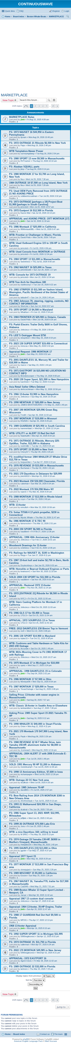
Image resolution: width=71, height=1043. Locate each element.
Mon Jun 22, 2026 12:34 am (42, 277)
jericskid (24, 207)
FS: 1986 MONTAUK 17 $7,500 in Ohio (30, 679)
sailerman (25, 944)
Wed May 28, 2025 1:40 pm (45, 844)
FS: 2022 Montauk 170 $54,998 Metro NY (31, 489)
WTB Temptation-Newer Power (26, 151)
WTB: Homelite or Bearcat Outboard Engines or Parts (39, 569)
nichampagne (26, 774)
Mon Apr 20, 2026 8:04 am (43, 436)
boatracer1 (25, 571)
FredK (23, 415)
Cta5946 (24, 886)
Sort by (29, 980)
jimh (23, 119)
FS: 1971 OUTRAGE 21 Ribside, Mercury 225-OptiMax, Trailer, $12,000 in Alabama (34, 442)
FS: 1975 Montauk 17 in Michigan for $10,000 (34, 663)
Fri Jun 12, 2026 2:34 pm (42, 312)
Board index (19, 1034)
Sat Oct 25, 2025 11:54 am (40, 615)
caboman (25, 483)
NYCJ (23, 598)
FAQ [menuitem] (21, 11)
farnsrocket (26, 523)
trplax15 (24, 638)
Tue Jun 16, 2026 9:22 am (44, 285)
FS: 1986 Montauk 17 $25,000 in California (32, 226)
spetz (23, 665)
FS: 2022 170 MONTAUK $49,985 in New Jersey (35, 950)
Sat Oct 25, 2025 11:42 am (40, 623)
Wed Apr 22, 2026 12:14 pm (47, 428)
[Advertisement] (35, 55)
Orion (23, 726)
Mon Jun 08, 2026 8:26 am (44, 319)
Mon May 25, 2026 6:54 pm (44, 338)
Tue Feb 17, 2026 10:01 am (43, 540)
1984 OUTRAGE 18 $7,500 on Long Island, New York (38, 182)
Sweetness (25, 262)
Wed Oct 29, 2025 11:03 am (43, 607)
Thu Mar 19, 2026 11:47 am (47, 517)
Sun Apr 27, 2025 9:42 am (42, 901)
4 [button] (43, 106)
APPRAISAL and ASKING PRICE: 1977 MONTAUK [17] (39, 218)
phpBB (26, 1039)
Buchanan (25, 468)
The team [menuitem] (58, 1034)
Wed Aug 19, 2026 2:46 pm (39, 145)
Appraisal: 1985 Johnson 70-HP (26, 787)
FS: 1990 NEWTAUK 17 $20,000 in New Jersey (34, 402)
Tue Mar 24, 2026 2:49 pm (38, 499)
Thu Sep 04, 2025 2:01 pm (38, 673)
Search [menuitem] (67, 16)
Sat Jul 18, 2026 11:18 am (38, 221)
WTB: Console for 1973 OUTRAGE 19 (29, 274)
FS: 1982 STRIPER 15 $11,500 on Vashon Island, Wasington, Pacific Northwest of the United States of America (38, 292)
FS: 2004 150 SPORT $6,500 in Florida (30, 529)
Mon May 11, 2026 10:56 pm (48, 389)
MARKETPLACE (14, 95)
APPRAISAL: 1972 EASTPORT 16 (27, 958)
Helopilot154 (26, 844)
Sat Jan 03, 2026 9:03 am (46, 565)
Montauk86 (25, 682)
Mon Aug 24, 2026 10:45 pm (41, 137)
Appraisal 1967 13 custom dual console (31, 898)
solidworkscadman (29, 196)
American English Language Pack (28, 1041)
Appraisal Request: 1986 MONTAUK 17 (30, 351)
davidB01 (25, 790)
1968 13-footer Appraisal (22, 925)
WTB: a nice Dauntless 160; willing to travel (33, 832)
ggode (23, 850)
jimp (22, 169)
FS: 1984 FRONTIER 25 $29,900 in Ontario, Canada (37, 317)
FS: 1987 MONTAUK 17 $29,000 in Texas (31, 686)
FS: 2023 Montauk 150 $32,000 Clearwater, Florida (37, 481)
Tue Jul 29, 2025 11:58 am (45, 767)
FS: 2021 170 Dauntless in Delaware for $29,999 (35, 473)
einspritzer (25, 338)
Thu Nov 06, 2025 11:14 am (39, 588)
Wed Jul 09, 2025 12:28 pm (47, 774)
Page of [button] (26, 106)
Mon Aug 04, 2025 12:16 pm (44, 750)
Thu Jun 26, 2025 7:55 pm (40, 809)
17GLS (24, 615)
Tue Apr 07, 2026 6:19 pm (44, 462)
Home (8, 1034)
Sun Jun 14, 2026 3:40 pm (42, 297)
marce (23, 365)
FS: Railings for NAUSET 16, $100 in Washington (36, 552)
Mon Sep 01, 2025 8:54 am (44, 682)
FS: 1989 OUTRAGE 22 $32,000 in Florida (32, 966)
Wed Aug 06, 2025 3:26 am (39, 736)
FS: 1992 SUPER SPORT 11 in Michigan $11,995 (36, 934)
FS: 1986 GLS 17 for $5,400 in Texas (29, 613)
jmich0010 (25, 476)
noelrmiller (25, 446)
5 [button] (46, 106)
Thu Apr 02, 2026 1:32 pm (43, 468)
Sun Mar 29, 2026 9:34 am (42, 483)
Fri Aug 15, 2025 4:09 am (38, 119)
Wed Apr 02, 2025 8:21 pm (48, 953)
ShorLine (24, 306)
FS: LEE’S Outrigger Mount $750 (27, 335)
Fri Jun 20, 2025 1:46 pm (38, 826)
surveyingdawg (27, 153)
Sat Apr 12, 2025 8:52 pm (48, 936)
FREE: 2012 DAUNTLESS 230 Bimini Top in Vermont (38, 628)
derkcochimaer (27, 389)
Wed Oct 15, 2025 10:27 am (43, 657)
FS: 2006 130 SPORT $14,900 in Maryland (32, 636)
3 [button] (39, 106)
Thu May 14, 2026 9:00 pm (48, 376)
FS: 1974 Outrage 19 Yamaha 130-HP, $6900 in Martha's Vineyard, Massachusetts (34, 840)
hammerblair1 (27, 428)
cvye (23, 499)
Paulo (23, 736)
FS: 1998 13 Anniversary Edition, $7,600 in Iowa (36, 772)
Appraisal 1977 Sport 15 (22, 856)
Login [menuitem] (66, 11)
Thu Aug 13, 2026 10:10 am (45, 161)
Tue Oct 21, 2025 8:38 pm (41, 638)
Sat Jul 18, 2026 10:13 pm (43, 213)
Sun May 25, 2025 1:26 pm (41, 875)
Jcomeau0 (25, 750)
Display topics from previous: (29, 976)
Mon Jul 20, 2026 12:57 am (42, 207)
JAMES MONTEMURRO (32, 405)
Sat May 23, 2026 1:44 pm (40, 365)
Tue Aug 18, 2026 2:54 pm (47, 153)
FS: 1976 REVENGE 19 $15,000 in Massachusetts (36, 465)
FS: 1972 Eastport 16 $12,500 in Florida (31, 210)
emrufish (24, 507)
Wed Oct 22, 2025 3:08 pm (38, 631)
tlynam (23, 137)
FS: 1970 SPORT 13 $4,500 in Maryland (31, 309)
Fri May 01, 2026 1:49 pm (56, 405)
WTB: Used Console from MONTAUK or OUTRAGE (37, 251)
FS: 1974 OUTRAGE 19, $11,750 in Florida (32, 942)
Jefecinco (25, 330)
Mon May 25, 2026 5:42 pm (42, 346)
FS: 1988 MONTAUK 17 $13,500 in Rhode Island (35, 496)
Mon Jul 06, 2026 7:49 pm (44, 237)
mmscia (24, 346)
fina (22, 179)
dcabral (24, 809)
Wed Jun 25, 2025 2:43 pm (40, 818)
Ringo (23, 555)
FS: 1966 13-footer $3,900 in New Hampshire (33, 394)
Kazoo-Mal (25, 213)
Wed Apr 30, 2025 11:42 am (41, 895)
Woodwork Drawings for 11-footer (28, 545)
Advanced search (54, 100)
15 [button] (53, 106)
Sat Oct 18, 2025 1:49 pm (42, 648)
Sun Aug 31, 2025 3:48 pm (47, 689)
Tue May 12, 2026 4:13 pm (43, 382)
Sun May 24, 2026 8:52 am (39, 354)
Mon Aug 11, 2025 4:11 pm (39, 726)
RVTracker (25, 161)
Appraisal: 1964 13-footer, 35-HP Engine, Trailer (35, 906)
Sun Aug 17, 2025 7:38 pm (45, 708)
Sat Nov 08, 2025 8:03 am (42, 579)
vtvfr (23, 631)
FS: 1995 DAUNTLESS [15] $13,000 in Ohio (33, 848)
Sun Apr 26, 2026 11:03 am (40, 415)
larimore (24, 969)
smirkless (25, 548)
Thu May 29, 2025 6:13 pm (42, 834)
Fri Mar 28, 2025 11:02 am (45, 961)
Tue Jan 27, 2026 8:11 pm (39, 555)
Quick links (10, 11)
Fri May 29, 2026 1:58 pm (42, 330)
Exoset (24, 875)
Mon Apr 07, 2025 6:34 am (42, 944)
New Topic (8, 100)
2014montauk (27, 801)
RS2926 (24, 421)
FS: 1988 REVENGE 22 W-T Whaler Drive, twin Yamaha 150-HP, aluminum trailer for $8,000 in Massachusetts (35, 745)
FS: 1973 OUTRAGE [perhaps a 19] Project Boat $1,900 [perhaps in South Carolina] (35, 203)
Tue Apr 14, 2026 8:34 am (43, 446)
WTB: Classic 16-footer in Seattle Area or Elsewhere (38, 705)
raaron (23, 492)
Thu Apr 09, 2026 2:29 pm (42, 452)
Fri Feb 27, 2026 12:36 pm (43, 531)
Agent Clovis (26, 961)
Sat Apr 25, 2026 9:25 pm (41, 421)
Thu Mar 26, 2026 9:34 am (40, 492)
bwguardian (26, 462)
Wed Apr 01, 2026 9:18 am (43, 476)
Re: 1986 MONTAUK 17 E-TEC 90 (27, 521)
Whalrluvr (25, 312)
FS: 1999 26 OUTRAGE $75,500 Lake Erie (32, 823)
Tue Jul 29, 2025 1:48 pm (38, 759)
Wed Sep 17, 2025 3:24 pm (40, 665)
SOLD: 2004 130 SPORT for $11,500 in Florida (34, 577)
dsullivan (24, 782)
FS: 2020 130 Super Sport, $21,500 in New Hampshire (39, 379)
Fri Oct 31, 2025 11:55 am (39, 598)
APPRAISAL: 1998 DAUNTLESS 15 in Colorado (35, 671)
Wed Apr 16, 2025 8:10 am (38, 928)
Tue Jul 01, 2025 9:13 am (46, 801)
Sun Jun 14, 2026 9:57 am (42, 306)
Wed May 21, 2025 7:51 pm (42, 886)
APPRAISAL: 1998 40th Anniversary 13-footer (34, 537)
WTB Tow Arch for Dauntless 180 (27, 282)
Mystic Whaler (27, 517)
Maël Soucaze (51, 1041)
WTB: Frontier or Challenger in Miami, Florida (35, 235)
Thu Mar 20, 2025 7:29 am (41, 969)
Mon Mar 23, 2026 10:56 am (42, 507)
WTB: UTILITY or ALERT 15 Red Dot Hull (32, 433)
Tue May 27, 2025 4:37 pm (40, 850)
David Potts (26, 237)
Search (49, 100)
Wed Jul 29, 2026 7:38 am (37, 179)
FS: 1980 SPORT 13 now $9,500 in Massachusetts (36, 158)
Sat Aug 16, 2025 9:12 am (38, 718)
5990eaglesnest (28, 936)
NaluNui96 (25, 436)
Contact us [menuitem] (45, 1034)
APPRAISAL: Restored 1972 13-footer (30, 585)
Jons (23, 826)
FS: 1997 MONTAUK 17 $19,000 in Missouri (33, 418)
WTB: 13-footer (17, 504)
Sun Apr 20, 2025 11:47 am (39, 909)
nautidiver (25, 531)
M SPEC (24, 834)
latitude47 (25, 297)
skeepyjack (26, 869)
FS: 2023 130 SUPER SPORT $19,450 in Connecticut (38, 343)
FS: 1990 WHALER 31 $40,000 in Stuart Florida (35, 724)
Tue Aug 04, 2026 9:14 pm (37, 169)
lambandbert (26, 708)
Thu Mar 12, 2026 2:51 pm (44, 523)
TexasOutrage (27, 689)
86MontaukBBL (27, 229)
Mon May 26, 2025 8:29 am (39, 859)
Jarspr (23, 895)
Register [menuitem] (56, 11)
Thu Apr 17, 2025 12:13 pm (41, 920)
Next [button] (57, 106)
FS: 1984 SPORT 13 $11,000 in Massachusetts (34, 259)
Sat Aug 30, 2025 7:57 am (38, 700)
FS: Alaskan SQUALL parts (24, 166)
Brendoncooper (27, 376)
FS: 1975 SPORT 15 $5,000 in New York (31, 449)
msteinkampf (26, 767)
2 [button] (35, 106)
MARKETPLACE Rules (21, 117)
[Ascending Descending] (35, 984)
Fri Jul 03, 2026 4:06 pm (40, 248)
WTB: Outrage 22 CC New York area (29, 780)
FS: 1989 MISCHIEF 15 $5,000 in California (33, 873)
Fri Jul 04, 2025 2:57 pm (41, 790)
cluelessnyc (26, 285)
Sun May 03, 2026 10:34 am (43, 397)
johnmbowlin (26, 270)
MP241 (24, 920)
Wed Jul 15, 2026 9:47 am (47, 229)
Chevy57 (25, 452)
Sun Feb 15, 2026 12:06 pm (43, 548)
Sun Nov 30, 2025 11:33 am (44, 571)
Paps (23, 145)
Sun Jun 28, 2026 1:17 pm (45, 270)
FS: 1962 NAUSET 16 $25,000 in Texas (30, 267)
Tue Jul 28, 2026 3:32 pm (50, 196)
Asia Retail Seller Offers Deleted (27, 386)
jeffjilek (23, 818)
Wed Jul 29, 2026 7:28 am (37, 185)
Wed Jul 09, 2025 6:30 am (41, 782)
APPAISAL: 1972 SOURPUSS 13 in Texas (32, 620)
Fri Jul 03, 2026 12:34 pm (41, 254)
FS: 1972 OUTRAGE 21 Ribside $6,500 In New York (37, 143)
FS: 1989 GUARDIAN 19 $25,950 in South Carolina (37, 426)
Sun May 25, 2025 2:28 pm (45, 869)
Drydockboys (27, 565)
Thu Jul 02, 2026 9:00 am (44, 262)
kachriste (25, 382)
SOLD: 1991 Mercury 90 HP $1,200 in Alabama (35, 764)
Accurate (25, 648)
